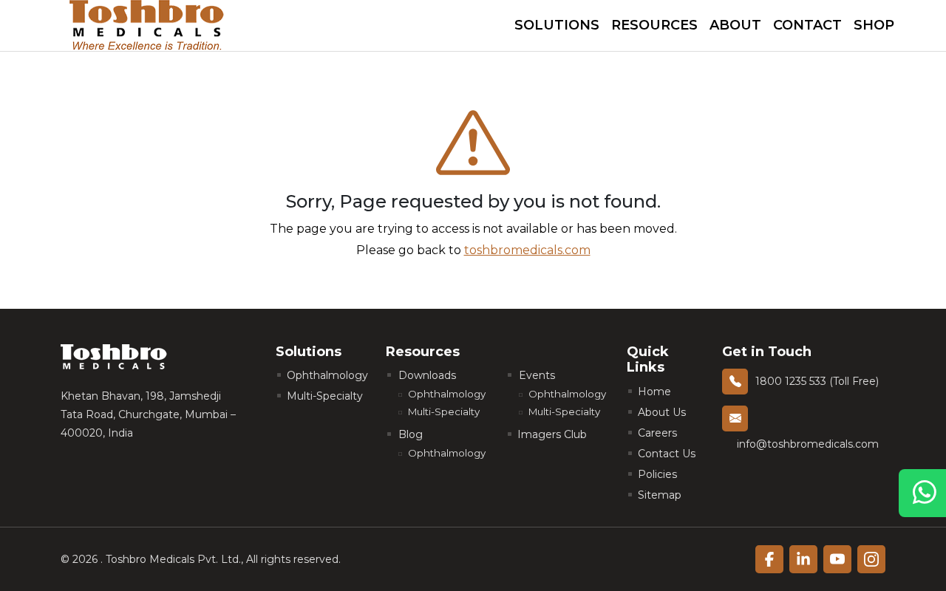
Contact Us (666, 453)
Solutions (556, 25)
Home (654, 391)
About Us (662, 412)
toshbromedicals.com (527, 250)
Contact (807, 25)
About (735, 25)
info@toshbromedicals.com (808, 444)
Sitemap (659, 495)
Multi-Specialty (325, 396)
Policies (657, 474)
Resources (654, 25)
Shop (874, 25)
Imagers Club (552, 434)
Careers (657, 433)
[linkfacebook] (769, 559)
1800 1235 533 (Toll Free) (817, 381)
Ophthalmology (327, 375)
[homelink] (146, 25)
